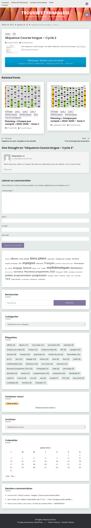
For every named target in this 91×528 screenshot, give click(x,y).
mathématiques (58, 268)
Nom (4, 217)
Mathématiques (11, 114)
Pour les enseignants (13, 117)
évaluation (41, 279)
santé (56, 276)
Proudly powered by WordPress (30, 522)
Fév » (13, 476)
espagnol (29, 263)
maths (43, 268)
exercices (39, 263)
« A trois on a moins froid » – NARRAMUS (48, 503)
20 (45, 464)
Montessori (77, 267)
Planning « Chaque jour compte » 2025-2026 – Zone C (22, 123)
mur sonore (9, 272)
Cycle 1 (17, 111)
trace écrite (15, 279)
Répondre (8, 169)
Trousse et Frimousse (45, 13)
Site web (5, 235)
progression (39, 275)
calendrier (51, 259)
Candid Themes (67, 522)
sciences (62, 276)
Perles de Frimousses (19, 2)
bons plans (38, 258)
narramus (18, 271)
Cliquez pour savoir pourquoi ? (45, 407)
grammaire (58, 263)
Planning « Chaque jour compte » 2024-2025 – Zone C (67, 120)
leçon (34, 268)
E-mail (5, 226)
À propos (5, 2)
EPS (14, 34)
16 (80, 461)
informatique (79, 263)
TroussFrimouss (27, 43)
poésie (9, 275)
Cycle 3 (33, 111)
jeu (6, 268)
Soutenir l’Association (38, 2)
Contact (5, 5)
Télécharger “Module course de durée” (45, 62)
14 (57, 461)
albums (14, 258)
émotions (33, 279)
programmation (22, 275)
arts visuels (24, 259)
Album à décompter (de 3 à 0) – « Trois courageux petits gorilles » (46, 499)
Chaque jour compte (63, 259)
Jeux (10, 268)
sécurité (77, 276)
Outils (36, 114)
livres (38, 268)
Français (49, 263)
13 (45, 461)
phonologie (71, 272)
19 (34, 464)
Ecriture (75, 259)
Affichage (9, 111)
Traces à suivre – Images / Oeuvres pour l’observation (39, 495)
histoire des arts (67, 263)
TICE (7, 279)
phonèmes (78, 272)
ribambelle (50, 276)
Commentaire (8, 191)
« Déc (7, 476)
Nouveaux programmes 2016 (39, 271)
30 (80, 467)
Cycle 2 (8, 34)
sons (68, 276)
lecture (27, 267)
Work (51, 2)
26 (34, 467)
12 (34, 461)
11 (22, 461)
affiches (7, 259)
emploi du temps (11, 263)
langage (17, 267)
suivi (72, 276)
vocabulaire (25, 279)
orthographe (59, 272)
